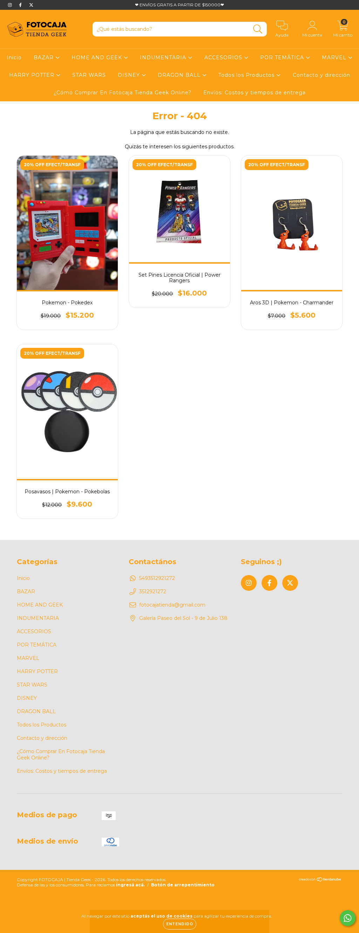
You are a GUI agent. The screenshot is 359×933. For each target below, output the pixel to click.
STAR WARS (89, 75)
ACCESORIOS (224, 57)
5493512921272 (157, 578)
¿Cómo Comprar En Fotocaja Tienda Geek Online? (122, 92)
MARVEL (335, 57)
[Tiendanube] (320, 880)
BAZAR (44, 57)
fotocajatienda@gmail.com (172, 605)
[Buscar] (258, 29)
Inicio (14, 57)
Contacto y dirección (321, 75)
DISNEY (130, 75)
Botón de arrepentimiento (183, 884)
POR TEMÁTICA (283, 57)
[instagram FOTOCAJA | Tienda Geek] (10, 5)
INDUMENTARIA (164, 57)
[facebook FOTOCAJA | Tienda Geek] (21, 5)
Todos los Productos (247, 75)
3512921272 (152, 591)
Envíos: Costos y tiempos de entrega (254, 92)
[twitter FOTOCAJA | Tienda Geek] (31, 5)
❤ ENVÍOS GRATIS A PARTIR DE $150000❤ (179, 4)
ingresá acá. (130, 884)
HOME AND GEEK (98, 57)
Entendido (179, 924)
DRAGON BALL (180, 75)
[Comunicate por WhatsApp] (347, 918)
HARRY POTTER (32, 75)
